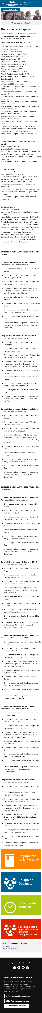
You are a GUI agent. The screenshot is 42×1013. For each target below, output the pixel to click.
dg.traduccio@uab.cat (9, 949)
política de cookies (11, 991)
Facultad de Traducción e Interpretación (27, 3)
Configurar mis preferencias (18, 1001)
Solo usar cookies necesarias (19, 996)
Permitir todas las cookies (17, 1006)
